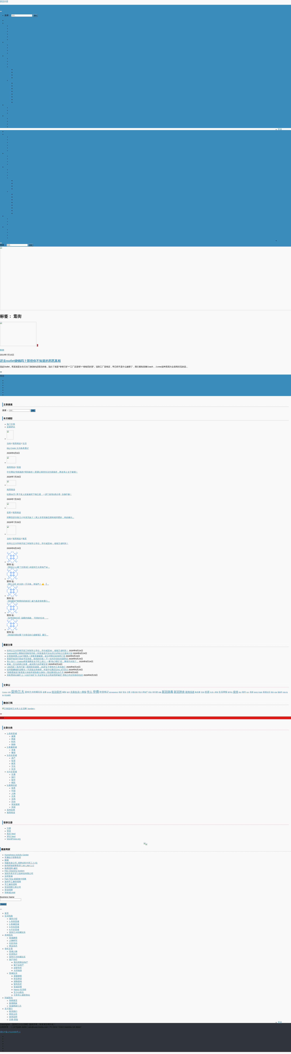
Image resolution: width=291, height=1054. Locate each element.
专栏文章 (9, 56)
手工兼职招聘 (11, 884)
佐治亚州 (57, 691)
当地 (9, 443)
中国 (13, 791)
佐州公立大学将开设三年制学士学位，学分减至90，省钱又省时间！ (37, 543)
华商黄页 (13, 107)
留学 (13, 780)
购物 (2, 350)
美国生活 (266, 692)
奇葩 (120, 692)
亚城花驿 (18, 94)
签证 (240, 692)
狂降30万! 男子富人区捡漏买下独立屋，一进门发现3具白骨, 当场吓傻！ (39, 494)
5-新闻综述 (12, 785)
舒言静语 (18, 86)
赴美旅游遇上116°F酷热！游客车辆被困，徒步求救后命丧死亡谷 (36, 656)
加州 (68, 692)
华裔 (96, 691)
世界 (9, 512)
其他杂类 (11, 810)
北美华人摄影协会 (22, 102)
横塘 (7, 860)
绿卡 (247, 692)
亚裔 (44, 692)
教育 (25, 539)
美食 (272, 692)
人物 (13, 793)
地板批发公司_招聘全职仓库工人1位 (21, 863)
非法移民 (7, 695)
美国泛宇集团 (258, 692)
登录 (280, 129)
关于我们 (9, 116)
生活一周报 (214, 692)
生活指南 (9, 23)
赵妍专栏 (18, 75)
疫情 (235, 691)
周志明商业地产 (21, 69)
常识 (140, 692)
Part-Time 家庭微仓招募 (15, 879)
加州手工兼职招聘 (13, 882)
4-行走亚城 (14, 37)
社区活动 (13, 50)
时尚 (13, 742)
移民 (13, 782)
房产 (13, 758)
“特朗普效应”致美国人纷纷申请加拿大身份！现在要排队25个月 (35, 672)
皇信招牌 (9, 890)
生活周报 (223, 692)
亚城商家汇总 (15, 113)
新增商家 (13, 110)
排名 (150, 692)
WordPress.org (13, 839)
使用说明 (13, 124)
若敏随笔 (18, 83)
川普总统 (134, 692)
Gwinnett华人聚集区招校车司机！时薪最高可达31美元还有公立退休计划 (39, 653)
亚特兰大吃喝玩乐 (17, 39)
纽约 (244, 692)
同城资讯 (9, 105)
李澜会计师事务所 (13, 857)
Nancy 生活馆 (20, 97)
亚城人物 (13, 58)
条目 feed (11, 834)
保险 (64, 692)
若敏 (275, 692)
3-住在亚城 (14, 34)
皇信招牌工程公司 (13, 887)
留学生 (230, 692)
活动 (202, 692)
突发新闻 (15, 804)
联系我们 (13, 118)
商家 (13, 739)
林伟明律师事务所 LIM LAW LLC (19, 866)
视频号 (280, 692)
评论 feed (11, 836)
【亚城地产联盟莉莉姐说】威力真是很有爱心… (28, 601)
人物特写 (13, 47)
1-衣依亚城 (14, 28)
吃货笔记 (13, 61)
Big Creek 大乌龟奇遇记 (18, 448)
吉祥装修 (9, 876)
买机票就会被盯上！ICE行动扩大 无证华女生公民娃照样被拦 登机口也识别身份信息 (45, 675)
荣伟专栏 (18, 91)
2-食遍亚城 (14, 31)
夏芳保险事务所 (113, 692)
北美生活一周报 (78, 692)
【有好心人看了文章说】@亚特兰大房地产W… (28, 567)
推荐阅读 (17, 443)
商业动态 (13, 53)
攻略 (159, 692)
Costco (4, 692)
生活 (25, 443)
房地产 (145, 692)
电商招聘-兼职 (11, 868)
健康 (13, 736)
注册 (9, 828)
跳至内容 (4, 1)
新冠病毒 (167, 691)
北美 (13, 796)
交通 (13, 774)
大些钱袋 (18, 77)
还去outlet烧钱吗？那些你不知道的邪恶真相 (30, 361)
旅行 (13, 777)
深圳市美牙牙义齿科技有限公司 (19, 873)
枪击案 (197, 692)
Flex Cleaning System (14, 871)
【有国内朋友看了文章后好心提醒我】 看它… (27, 635)
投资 (13, 761)
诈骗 (284, 692)
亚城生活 (13, 80)
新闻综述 (189, 692)
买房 (9, 692)
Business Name (7, 897)
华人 (89, 691)
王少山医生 (19, 99)
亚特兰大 (17, 691)
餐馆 (13, 752)
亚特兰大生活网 (7, 6)
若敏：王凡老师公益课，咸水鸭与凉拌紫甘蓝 (27, 664)
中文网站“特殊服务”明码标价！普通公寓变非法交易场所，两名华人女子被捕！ (42, 472)
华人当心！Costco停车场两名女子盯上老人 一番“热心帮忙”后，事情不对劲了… (43, 661)
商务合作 (13, 121)
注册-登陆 (13, 127)
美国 (19, 467)
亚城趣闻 (13, 45)
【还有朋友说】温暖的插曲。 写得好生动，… (27, 618)
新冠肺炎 (179, 691)
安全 (124, 692)
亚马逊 (49, 692)
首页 (7, 20)
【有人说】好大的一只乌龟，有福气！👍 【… (28, 584)
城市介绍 (13, 26)
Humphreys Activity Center (17, 855)
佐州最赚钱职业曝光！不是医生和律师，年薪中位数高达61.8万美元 (37, 670)
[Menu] (1, 11)
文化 (13, 766)
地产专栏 (13, 67)
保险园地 (18, 88)
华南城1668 (10, 892)
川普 (128, 692)
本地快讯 (9, 42)
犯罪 (207, 692)
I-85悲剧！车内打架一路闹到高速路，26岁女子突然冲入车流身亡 (36, 667)
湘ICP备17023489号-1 (10, 1032)
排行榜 (155, 692)
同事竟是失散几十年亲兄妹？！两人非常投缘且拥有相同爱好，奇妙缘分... (40, 517)
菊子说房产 (19, 72)
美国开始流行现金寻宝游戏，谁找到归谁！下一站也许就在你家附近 (37, 659)
